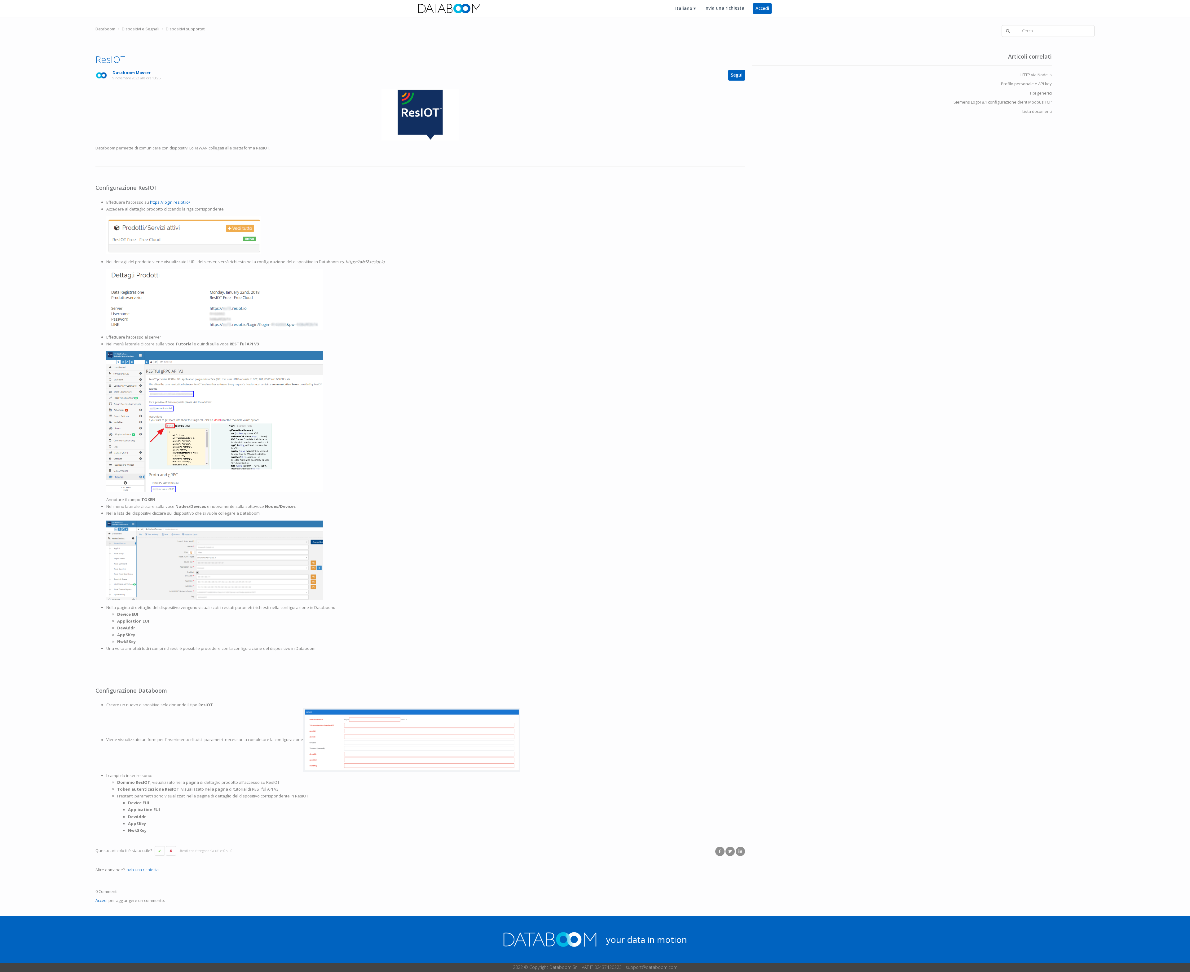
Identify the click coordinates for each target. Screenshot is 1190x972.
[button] (160, 851)
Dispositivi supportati (185, 29)
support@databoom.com (651, 967)
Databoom (105, 29)
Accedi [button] (762, 8)
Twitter (730, 851)
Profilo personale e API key (1026, 84)
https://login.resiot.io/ (170, 202)
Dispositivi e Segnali (140, 29)
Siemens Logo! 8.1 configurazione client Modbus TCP (1003, 102)
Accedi (101, 900)
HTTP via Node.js (1036, 75)
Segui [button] (737, 75)
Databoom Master (131, 72)
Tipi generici (1040, 93)
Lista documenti (1037, 111)
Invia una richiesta (724, 8)
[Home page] (449, 8)
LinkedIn (740, 851)
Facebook (720, 851)
